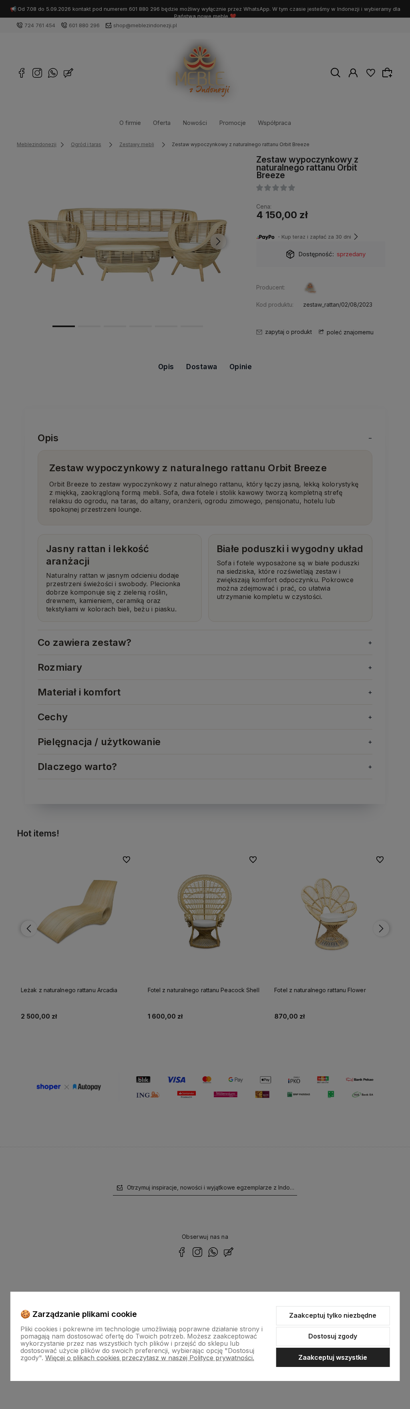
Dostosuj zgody (332, 1336)
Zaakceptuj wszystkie (332, 1357)
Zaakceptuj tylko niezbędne (332, 1315)
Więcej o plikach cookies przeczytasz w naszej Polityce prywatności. (149, 1358)
